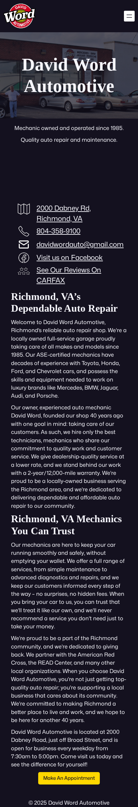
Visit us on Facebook (70, 257)
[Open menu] (129, 16)
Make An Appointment (69, 778)
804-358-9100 (58, 231)
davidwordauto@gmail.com (80, 244)
